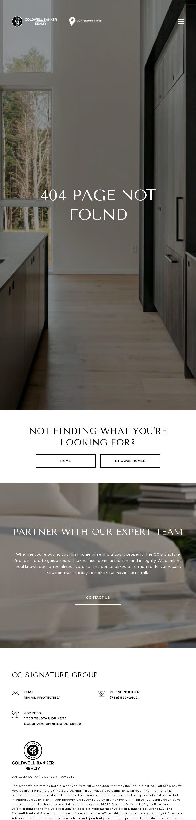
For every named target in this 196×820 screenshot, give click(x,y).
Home (65, 461)
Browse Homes (130, 461)
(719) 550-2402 (124, 697)
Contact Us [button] (98, 597)
